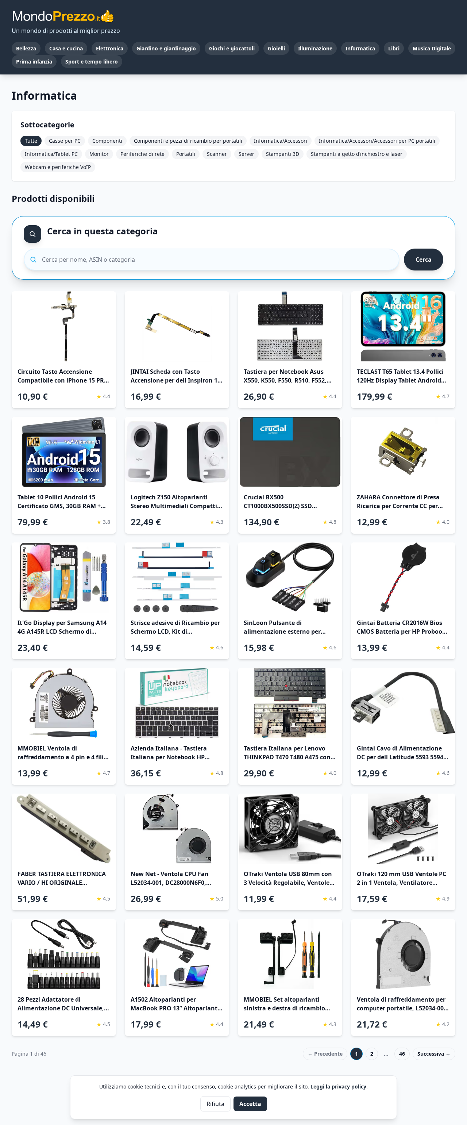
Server (246, 153)
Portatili (185, 153)
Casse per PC (65, 140)
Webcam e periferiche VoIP (58, 167)
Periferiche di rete (142, 153)
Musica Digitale (432, 48)
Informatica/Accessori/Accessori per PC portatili (377, 140)
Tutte (31, 140)
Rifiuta (215, 1104)
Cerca (424, 260)
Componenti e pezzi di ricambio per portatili (188, 140)
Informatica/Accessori (280, 140)
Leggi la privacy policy (338, 1086)
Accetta (250, 1104)
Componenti (107, 140)
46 (402, 1053)
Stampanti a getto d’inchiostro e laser (356, 153)
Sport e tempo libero (91, 61)
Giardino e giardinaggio (166, 48)
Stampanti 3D (282, 153)
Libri (394, 48)
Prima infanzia (34, 61)
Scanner (217, 153)
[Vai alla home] (63, 16)
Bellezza (26, 48)
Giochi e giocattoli (232, 48)
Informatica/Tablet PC (51, 153)
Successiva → (434, 1053)
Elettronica (109, 48)
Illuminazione (315, 48)
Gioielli (276, 48)
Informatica (360, 48)
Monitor (99, 153)
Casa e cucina (66, 48)
